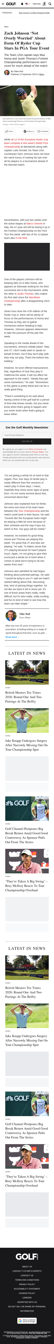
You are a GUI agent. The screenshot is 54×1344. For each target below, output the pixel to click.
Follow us (30, 131)
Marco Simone (34, 223)
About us (27, 1266)
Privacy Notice (38, 452)
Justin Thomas (25, 293)
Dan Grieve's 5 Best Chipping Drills (34, 13)
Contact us (27, 1275)
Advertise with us (27, 1302)
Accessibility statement (27, 1289)
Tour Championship (29, 511)
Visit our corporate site (38, 1333)
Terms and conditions (27, 1280)
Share (11, 131)
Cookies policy (27, 1293)
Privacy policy (27, 1284)
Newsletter (45, 131)
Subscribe (37, 4)
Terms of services (35, 449)
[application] (27, 256)
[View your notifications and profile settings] (22, 4)
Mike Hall (18, 71)
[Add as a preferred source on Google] (27, 1321)
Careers (27, 1298)
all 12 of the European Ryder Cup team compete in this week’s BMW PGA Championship (26, 143)
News (6, 27)
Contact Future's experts (27, 1271)
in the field (21, 238)
